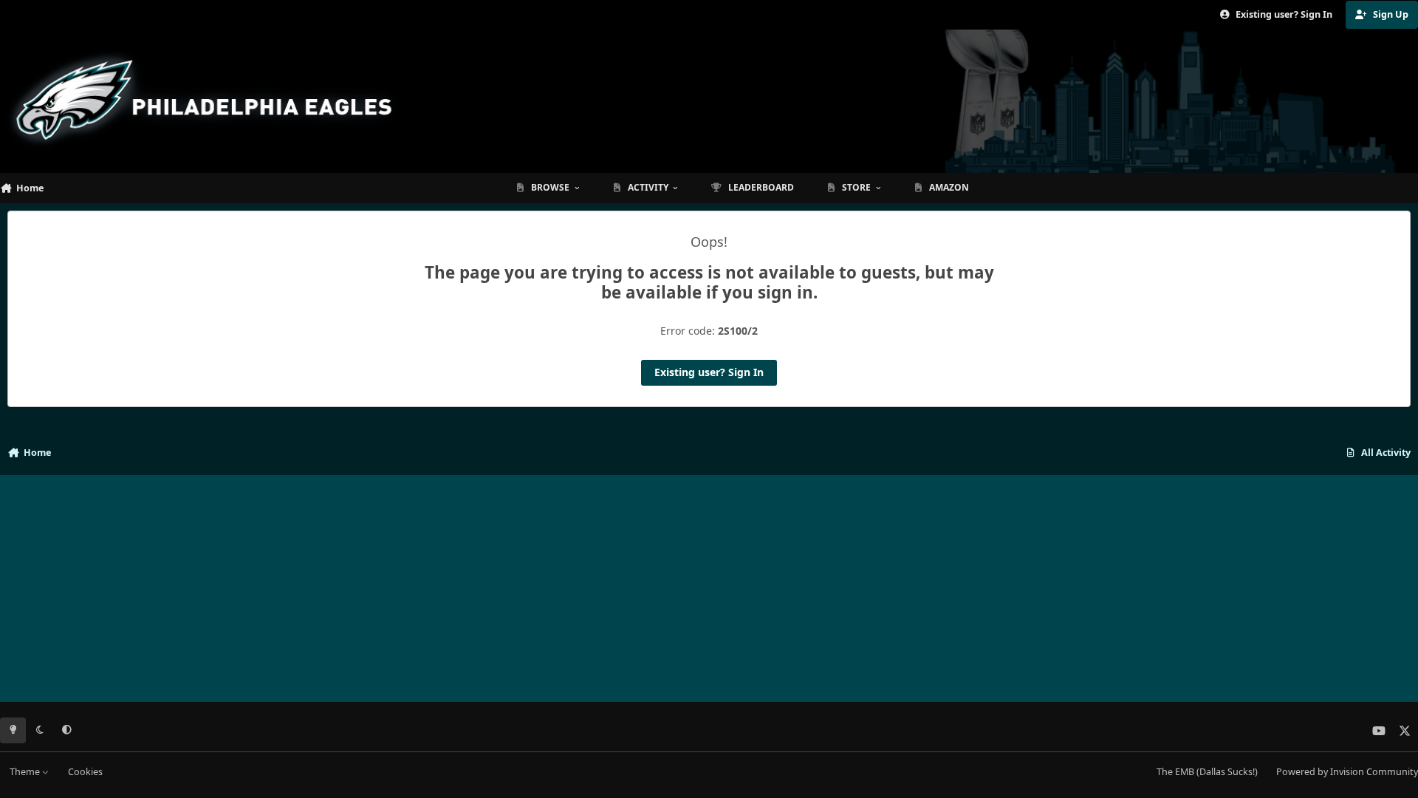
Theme (26, 771)
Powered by (1347, 771)
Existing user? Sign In (709, 372)
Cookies (85, 771)
